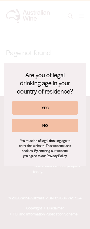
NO (45, 125)
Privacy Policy (56, 155)
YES (45, 107)
